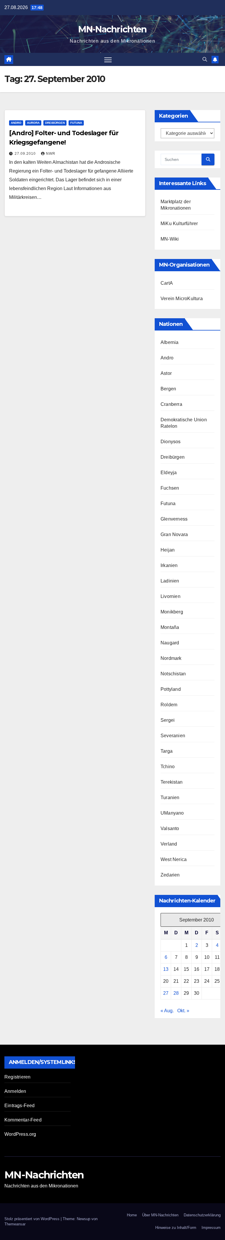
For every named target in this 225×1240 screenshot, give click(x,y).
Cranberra (171, 404)
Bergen (168, 388)
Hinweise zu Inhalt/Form (175, 1227)
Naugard (170, 642)
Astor (166, 373)
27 (165, 993)
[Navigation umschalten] (108, 59)
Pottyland (171, 689)
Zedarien (170, 874)
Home (132, 1215)
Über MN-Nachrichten (160, 1215)
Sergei (168, 720)
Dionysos (171, 441)
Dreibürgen (55, 122)
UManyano (172, 813)
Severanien (173, 735)
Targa (167, 751)
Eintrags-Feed (19, 1105)
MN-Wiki (170, 238)
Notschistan (173, 673)
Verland (169, 843)
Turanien (170, 797)
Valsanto (170, 828)
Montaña (170, 627)
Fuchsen (170, 488)
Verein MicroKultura (182, 298)
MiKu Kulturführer (179, 223)
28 (176, 993)
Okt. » (183, 1010)
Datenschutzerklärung (202, 1215)
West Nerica (174, 859)
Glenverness (174, 518)
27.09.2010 (26, 154)
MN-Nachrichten (112, 29)
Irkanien (169, 565)
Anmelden (15, 1091)
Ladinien (170, 580)
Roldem (169, 704)
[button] (204, 59)
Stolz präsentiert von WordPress (32, 1219)
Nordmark (171, 658)
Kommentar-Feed (23, 1119)
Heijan (168, 549)
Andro (16, 122)
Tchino (168, 766)
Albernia (170, 342)
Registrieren (17, 1076)
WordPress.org (20, 1134)
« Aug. (167, 1010)
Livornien (170, 596)
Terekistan (172, 782)
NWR (50, 154)
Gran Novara (174, 534)
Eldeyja (169, 472)
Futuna (76, 122)
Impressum (211, 1227)
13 (165, 969)
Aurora (33, 122)
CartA (167, 283)
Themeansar (14, 1224)
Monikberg (172, 611)
